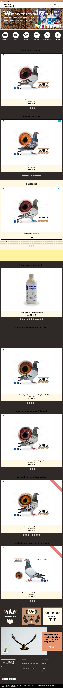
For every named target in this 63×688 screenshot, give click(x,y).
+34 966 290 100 (18, 1)
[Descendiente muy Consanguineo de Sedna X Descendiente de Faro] (31, 371)
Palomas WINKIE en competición (36, 40)
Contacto (44, 668)
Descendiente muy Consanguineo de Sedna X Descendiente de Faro (31, 395)
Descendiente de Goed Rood (31, 166)
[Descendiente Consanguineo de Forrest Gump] (31, 568)
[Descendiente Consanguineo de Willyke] (31, 76)
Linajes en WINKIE (47, 39)
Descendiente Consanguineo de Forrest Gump (31, 593)
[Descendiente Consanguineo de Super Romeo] (31, 437)
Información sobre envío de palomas (28, 669)
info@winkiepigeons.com (7, 1)
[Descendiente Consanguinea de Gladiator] (31, 502)
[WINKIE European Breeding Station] (9, 5)
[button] (55, 28)
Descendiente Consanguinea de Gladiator (31, 527)
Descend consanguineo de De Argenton (31, 233)
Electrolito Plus (31, 312)
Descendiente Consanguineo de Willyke (31, 100)
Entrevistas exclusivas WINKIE (58, 40)
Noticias (16, 39)
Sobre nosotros (45, 663)
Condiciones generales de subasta (30, 663)
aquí (15, 686)
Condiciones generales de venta (29, 666)
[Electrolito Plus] (31, 289)
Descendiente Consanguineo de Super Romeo (31, 461)
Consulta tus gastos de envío (5, 40)
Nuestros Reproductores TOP (26, 41)
